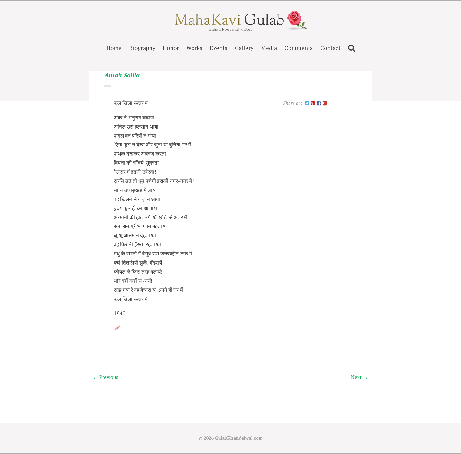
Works (194, 48)
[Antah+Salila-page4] (307, 103)
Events (218, 48)
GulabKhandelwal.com (238, 438)
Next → (359, 377)
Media (269, 48)
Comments (298, 48)
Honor (171, 48)
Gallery (244, 48)
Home (114, 48)
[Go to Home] (231, 23)
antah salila (122, 75)
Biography (142, 48)
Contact (330, 48)
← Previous (105, 377)
